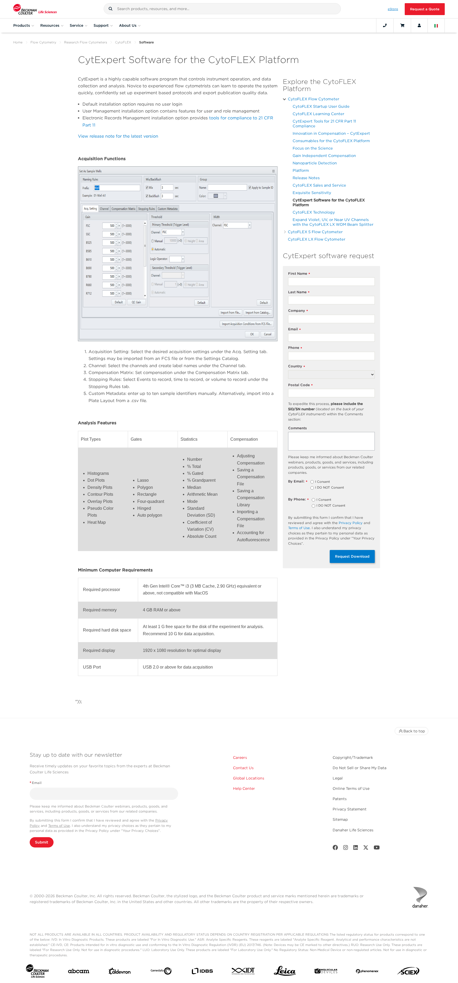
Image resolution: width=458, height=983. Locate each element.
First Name (299, 274)
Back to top (414, 731)
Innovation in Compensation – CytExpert (331, 133)
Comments (297, 428)
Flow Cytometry (43, 42)
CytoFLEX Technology (314, 212)
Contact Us (243, 768)
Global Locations (248, 778)
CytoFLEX (123, 42)
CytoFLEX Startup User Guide (321, 106)
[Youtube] (377, 848)
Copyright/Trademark (353, 757)
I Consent (322, 482)
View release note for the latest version (118, 136)
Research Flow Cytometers (85, 42)
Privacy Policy (351, 523)
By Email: (297, 481)
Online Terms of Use (351, 788)
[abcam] (78, 972)
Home (18, 42)
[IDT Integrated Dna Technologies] (243, 972)
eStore (393, 9)
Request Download (352, 556)
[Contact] (384, 25)
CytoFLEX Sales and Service (319, 185)
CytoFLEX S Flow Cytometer (315, 231)
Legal (338, 778)
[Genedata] (161, 972)
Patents (340, 799)
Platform (301, 170)
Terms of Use (299, 528)
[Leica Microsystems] (285, 972)
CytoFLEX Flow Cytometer (313, 99)
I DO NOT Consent (329, 487)
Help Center (244, 788)
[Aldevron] (119, 972)
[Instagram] (345, 848)
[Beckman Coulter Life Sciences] (35, 9)
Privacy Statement (350, 809)
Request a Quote (424, 9)
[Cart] (402, 25)
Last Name (299, 292)
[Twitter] (365, 848)
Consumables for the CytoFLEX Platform (331, 140)
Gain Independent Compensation (324, 155)
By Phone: (298, 499)
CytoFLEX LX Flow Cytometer (316, 239)
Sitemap (340, 819)
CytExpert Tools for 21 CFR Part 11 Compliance (324, 123)
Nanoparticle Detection (315, 163)
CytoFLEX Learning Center (318, 113)
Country (296, 366)
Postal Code (300, 385)
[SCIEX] (408, 972)
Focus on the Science (313, 148)
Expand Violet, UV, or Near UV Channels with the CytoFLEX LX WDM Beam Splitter (333, 222)
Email (294, 329)
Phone (295, 348)
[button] (110, 8)
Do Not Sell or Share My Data (359, 768)
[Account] (419, 25)
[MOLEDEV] (326, 972)
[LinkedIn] (355, 848)
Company (298, 311)
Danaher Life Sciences (353, 830)
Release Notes (306, 177)
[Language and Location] (436, 25)
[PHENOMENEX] (367, 972)
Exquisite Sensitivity (312, 192)
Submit (41, 842)
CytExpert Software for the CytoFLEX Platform (329, 202)
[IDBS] (202, 972)
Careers (240, 757)
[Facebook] (335, 848)
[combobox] (222, 8)
